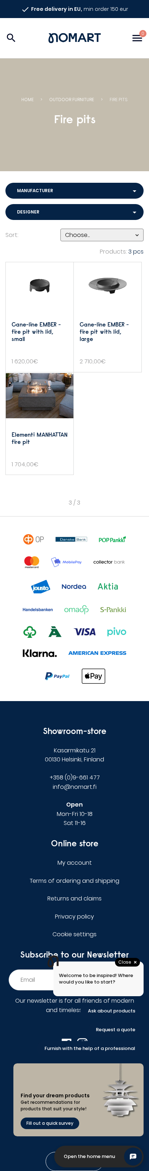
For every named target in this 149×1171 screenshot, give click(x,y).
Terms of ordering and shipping (74, 881)
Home (27, 99)
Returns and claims (74, 898)
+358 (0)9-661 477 (75, 777)
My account (75, 863)
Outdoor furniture (71, 99)
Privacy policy (74, 916)
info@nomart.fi (75, 787)
